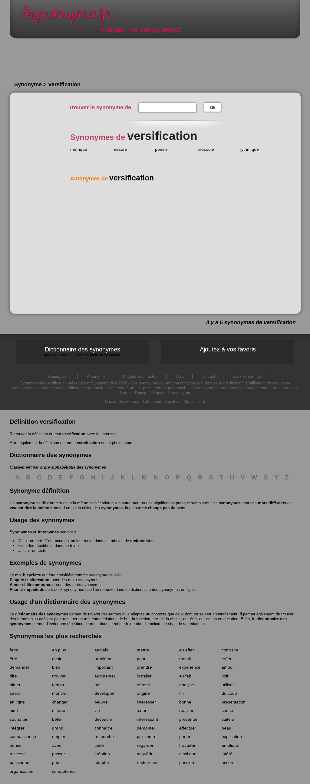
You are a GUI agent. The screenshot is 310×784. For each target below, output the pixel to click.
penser (16, 745)
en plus (59, 649)
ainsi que (187, 753)
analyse (186, 684)
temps (58, 684)
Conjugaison (59, 376)
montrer (59, 693)
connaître (103, 728)
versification (73, 434)
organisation (21, 771)
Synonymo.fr (71, 17)
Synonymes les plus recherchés (56, 636)
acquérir (145, 753)
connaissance (23, 736)
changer (60, 702)
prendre (144, 667)
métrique (78, 149)
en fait (185, 676)
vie (97, 710)
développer (105, 693)
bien (56, 667)
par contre (147, 736)
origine (143, 693)
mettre (143, 649)
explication (232, 736)
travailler (187, 745)
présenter (188, 719)
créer (227, 658)
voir (225, 676)
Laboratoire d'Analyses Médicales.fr (174, 401)
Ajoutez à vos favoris (228, 349)
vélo (118, 575)
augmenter (104, 676)
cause (227, 710)
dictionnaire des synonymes (41, 614)
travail (185, 658)
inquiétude (34, 589)
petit (98, 684)
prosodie (205, 149)
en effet (186, 649)
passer (58, 753)
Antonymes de (112, 179)
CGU (180, 376)
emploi (58, 736)
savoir (15, 693)
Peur (14, 589)
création (102, 753)
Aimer (15, 584)
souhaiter (19, 719)
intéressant (147, 719)
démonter (146, 728)
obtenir (143, 684)
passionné (19, 762)
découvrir (103, 719)
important (103, 667)
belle (56, 719)
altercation (39, 580)
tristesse (18, 753)
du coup (229, 693)
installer (144, 676)
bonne (185, 702)
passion (186, 762)
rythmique (249, 149)
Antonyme (96, 376)
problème (103, 658)
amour (228, 667)
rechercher (147, 762)
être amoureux (40, 584)
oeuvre (101, 702)
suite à (228, 719)
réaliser (186, 710)
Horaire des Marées (122, 401)
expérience (189, 667)
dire (13, 676)
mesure (120, 149)
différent (60, 710)
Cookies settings (247, 376)
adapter (101, 762)
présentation (234, 702)
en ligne (17, 702)
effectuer (187, 728)
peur (56, 762)
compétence (64, 771)
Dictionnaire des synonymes (82, 351)
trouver (59, 676)
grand (57, 728)
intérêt (228, 753)
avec (56, 745)
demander (19, 667)
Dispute (17, 580)
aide (14, 710)
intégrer (17, 728)
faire (14, 649)
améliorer (231, 745)
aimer (15, 684)
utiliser (228, 684)
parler (184, 736)
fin (181, 693)
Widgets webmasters (140, 376)
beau (226, 728)
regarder (145, 745)
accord (228, 762)
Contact (208, 376)
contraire (230, 649)
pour (141, 658)
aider (142, 710)
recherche (104, 736)
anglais (101, 649)
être (13, 658)
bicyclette (32, 575)
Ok (212, 107)
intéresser (146, 702)
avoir (56, 658)
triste (99, 745)
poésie (161, 149)
